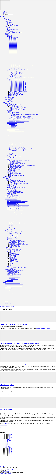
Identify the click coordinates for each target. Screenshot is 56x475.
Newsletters (7, 302)
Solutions (4, 462)
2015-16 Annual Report (13, 46)
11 (11, 436)
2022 (9, 438)
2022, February (7, 447)
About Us (4, 18)
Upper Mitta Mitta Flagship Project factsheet (16, 137)
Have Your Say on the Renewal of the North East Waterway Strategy (23, 65)
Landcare (8, 27)
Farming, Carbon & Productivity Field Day (16, 232)
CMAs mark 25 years (6, 409)
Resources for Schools (9, 281)
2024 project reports (12, 182)
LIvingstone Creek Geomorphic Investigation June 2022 (19, 138)
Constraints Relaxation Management (11, 294)
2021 (9, 448)
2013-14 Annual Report (13, 48)
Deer (8, 266)
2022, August (7, 442)
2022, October (7, 441)
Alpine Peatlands (10, 145)
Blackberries (13, 260)
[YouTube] (3, 16)
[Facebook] (1, 16)
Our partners (7, 26)
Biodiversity (11, 252)
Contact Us (5, 12)
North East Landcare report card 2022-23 (18, 83)
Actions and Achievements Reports (15, 79)
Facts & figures (9, 20)
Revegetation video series (13, 161)
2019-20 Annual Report (13, 42)
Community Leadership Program (15, 153)
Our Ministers (9, 22)
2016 (9, 453)
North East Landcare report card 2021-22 (18, 84)
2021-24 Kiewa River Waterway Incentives (16, 144)
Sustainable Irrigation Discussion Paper (16, 192)
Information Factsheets (9, 227)
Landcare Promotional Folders (14, 277)
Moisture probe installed (13, 236)
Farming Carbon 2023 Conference (15, 169)
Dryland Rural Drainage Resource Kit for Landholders (14, 292)
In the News (11, 164)
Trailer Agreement (14, 279)
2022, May (7, 445)
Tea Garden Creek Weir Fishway (12, 172)
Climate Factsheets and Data (12, 238)
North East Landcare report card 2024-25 (18, 81)
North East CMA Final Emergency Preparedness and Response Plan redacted (22, 77)
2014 (9, 455)
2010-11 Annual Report (13, 51)
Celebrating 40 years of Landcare (12, 271)
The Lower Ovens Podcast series (15, 156)
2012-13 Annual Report (13, 49)
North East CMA (6, 423)
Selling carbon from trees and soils (15, 245)
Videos (8, 96)
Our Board (9, 23)
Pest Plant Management (13, 258)
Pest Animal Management (13, 261)
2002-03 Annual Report (13, 58)
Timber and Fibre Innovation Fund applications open (16, 202)
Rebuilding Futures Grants (13, 219)
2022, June (7, 444)
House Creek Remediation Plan (14, 71)
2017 (9, 452)
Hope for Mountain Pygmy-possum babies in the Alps (20, 117)
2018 (9, 451)
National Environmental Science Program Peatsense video (19, 146)
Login (4, 13)
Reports (8, 78)
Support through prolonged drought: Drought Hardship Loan (17, 206)
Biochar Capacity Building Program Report (16, 94)
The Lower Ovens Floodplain (12, 155)
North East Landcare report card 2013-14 (18, 89)
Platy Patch (9, 111)
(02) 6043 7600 (10, 469)
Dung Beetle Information (11, 189)
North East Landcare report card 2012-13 (18, 90)
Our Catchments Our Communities (13, 129)
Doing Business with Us (9, 99)
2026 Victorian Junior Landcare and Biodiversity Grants (19, 218)
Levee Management (8, 297)
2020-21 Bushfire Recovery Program (15, 106)
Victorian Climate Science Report (15, 240)
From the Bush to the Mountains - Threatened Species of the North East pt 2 (22, 165)
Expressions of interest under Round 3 (15, 167)
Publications (7, 34)
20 (11, 450)
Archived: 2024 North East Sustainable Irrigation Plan (18, 183)
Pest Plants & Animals (11, 257)
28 (11, 448)
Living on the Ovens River (11, 228)
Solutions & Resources (6, 177)
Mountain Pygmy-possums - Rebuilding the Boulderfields (19, 119)
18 (11, 452)
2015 (9, 454)
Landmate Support (10, 280)
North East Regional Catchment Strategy (16, 60)
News (6, 299)
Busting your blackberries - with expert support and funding (17, 201)
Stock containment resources (12, 188)
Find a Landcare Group (11, 273)
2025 (9, 435)
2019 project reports (14, 235)
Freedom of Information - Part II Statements (14, 32)
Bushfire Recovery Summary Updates (17, 109)
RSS (1, 427)
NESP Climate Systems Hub (14, 242)
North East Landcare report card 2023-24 (18, 82)
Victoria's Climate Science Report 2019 (18, 241)
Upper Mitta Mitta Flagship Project (13, 135)
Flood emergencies (8, 287)
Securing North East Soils (11, 168)
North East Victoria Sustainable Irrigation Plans (17, 72)
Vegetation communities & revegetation (14, 249)
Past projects (7, 158)
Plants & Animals (8, 248)
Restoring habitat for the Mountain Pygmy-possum (22, 116)
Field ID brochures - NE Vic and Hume (14, 250)
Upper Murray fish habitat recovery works (18, 107)
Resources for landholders (9, 196)
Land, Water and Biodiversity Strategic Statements (18, 74)
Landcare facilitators (10, 151)
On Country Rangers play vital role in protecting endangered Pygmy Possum (24, 114)
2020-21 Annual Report (13, 41)
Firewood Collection (12, 256)
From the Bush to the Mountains (14, 120)
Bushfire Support (10, 207)
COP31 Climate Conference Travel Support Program (18, 223)
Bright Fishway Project (11, 171)
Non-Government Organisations (12, 29)
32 (11, 438)
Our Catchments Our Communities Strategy (16, 67)
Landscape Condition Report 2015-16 (15, 93)
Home (4, 11)
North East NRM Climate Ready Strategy (16, 68)
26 (11, 453)
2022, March (7, 446)
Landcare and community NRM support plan (15, 270)
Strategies (8, 59)
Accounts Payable (10, 101)
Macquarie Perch (12, 124)
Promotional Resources (11, 276)
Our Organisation (10, 24)
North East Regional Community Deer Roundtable (18, 267)
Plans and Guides (10, 70)
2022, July (6, 443)
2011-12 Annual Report (13, 50)
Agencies (8, 28)
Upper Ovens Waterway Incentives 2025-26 (16, 214)
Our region (7, 19)
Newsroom (11, 113)
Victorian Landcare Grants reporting (13, 272)
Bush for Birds (9, 159)
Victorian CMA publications (12, 95)
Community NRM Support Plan (14, 75)
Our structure (7, 21)
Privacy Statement (8, 473)
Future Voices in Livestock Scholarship (14, 200)
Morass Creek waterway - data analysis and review (18, 136)
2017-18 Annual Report (13, 44)
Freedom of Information (9, 31)
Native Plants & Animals (11, 251)
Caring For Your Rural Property (12, 195)
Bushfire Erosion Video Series (16, 108)
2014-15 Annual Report (13, 47)
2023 (9, 437)
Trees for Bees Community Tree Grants (16, 225)
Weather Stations (10, 194)
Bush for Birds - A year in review (15, 162)
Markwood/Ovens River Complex (11, 295)
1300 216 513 (4, 469)
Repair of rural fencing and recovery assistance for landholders (18, 205)
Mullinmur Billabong (12, 157)
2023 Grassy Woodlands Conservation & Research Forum (19, 160)
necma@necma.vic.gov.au (7, 471)
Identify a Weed (14, 259)
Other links (13, 127)
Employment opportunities (9, 97)
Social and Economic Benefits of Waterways (17, 92)
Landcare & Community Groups (10, 269)
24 (11, 437)
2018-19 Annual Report (13, 43)
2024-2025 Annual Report (13, 37)
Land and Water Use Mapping (12, 184)
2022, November (8, 440)
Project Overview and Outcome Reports (16, 233)
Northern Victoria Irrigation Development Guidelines (16, 187)
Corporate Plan (9, 35)
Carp (10, 265)
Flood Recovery (7, 285)
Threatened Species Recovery (12, 123)
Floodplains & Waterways (7, 463)
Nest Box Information (13, 255)
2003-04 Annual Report (13, 57)
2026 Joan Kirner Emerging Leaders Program (17, 217)
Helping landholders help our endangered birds (17, 163)
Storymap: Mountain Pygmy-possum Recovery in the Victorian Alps (21, 118)
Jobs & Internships (10, 98)
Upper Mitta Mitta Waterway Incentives (16, 216)
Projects (4, 102)
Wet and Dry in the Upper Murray (15, 246)
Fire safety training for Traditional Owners (16, 175)
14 (11, 449)
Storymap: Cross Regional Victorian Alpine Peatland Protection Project (21, 148)
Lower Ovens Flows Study (11, 170)
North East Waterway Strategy (14, 63)
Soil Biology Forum (12, 154)
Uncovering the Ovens (11, 130)
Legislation (7, 33)
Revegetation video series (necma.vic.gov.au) (44, 328)
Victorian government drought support (13, 208)
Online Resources (10, 239)
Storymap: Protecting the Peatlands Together (16, 147)
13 (11, 434)
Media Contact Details (9, 303)
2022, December (8, 439)
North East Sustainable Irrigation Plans (13, 180)
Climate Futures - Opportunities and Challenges (15, 237)
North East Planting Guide (11, 193)
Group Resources (10, 275)
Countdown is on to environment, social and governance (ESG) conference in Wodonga (24, 364)
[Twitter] (2, 16)
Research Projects (8, 176)
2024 (9, 436)
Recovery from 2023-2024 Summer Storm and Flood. (16, 150)
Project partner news (14, 115)
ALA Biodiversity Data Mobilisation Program (17, 222)
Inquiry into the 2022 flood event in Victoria (14, 286)
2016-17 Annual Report (13, 45)
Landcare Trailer (12, 278)
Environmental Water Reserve (10, 293)
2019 (9, 450)
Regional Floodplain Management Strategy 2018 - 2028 (18, 69)
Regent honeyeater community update (15, 166)
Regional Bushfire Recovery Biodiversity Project (15, 173)
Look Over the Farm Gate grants (12, 203)
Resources (11, 268)
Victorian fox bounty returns (14, 226)
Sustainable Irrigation (8, 179)
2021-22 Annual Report (13, 40)
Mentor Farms (11, 152)
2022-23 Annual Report (13, 39)
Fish (7, 262)
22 (11, 451)
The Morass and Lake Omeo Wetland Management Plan (19, 142)
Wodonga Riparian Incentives (14, 221)
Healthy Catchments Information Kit (15, 73)
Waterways (4, 282)
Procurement (9, 100)
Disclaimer (2, 473)
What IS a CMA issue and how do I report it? (12, 283)
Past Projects (13, 126)
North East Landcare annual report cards (16, 80)
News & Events (5, 298)
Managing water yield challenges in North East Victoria (18, 244)
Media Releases (7, 301)
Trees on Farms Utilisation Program (13, 204)
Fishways (10, 264)
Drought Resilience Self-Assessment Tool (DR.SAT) (18, 243)
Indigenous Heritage (8, 247)
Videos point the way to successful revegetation (13, 324)
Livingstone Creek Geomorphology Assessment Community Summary (21, 139)
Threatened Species (10, 229)
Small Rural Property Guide (12, 190)
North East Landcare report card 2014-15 (18, 88)
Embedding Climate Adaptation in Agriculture (15, 231)
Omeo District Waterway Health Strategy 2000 (17, 141)
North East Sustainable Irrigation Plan (15, 66)
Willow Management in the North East (15, 76)
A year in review (12, 174)
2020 (9, 449)
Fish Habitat (11, 263)
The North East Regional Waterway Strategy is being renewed (22, 64)
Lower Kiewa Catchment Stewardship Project (15, 143)
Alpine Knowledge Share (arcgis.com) (10, 394)
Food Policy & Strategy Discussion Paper (14, 191)
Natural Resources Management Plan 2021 (16, 62)
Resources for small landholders (10, 198)
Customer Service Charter (13, 25)
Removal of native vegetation (14, 254)
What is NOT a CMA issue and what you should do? (14, 284)
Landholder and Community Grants (11, 199)
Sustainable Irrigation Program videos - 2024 (17, 181)
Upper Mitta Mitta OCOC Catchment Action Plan (17, 140)
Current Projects (14, 125)
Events (6, 300)
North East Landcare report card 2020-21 (18, 85)
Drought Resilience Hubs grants (14, 224)
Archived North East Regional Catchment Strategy (20, 61)
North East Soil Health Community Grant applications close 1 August (19, 343)
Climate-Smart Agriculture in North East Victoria (15, 122)
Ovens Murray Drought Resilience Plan (14, 104)
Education (8, 30)
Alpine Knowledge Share (7, 385)
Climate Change (7, 230)
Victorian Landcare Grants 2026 (14, 220)
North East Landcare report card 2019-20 (18, 86)
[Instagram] (4, 16)
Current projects (7, 103)
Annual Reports (9, 36)
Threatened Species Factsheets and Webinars (17, 128)
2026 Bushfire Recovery (11, 105)
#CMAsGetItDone (3, 425)
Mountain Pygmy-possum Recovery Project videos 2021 (19, 121)
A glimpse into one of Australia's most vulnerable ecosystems (19, 149)
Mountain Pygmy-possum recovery (13, 112)
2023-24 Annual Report (13, 38)
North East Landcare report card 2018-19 (18, 87)
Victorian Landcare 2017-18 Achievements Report (18, 91)
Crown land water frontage (9, 296)
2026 (9, 434)
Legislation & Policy (12, 253)
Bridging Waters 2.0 (10, 110)
